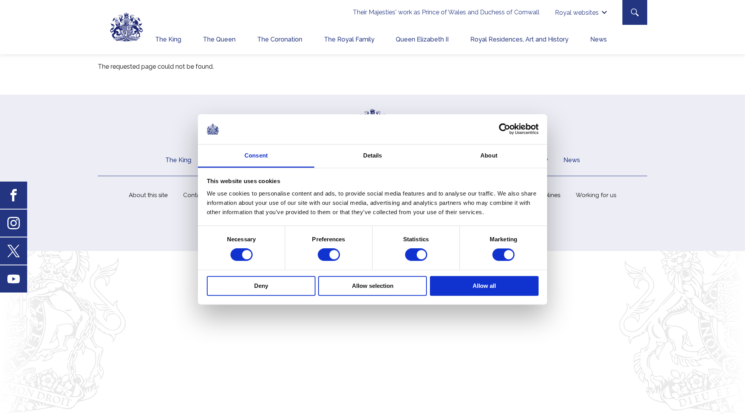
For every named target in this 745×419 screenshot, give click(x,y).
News (598, 39)
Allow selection (372, 285)
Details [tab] (372, 155)
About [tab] (488, 155)
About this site (148, 195)
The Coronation (279, 39)
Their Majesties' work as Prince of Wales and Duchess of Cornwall (446, 12)
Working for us (596, 195)
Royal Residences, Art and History (519, 39)
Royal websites (577, 12)
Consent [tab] (256, 155)
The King (168, 39)
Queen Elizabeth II (422, 39)
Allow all (484, 285)
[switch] (329, 255)
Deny (261, 285)
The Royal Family (349, 39)
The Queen (219, 39)
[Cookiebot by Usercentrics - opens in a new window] (505, 129)
